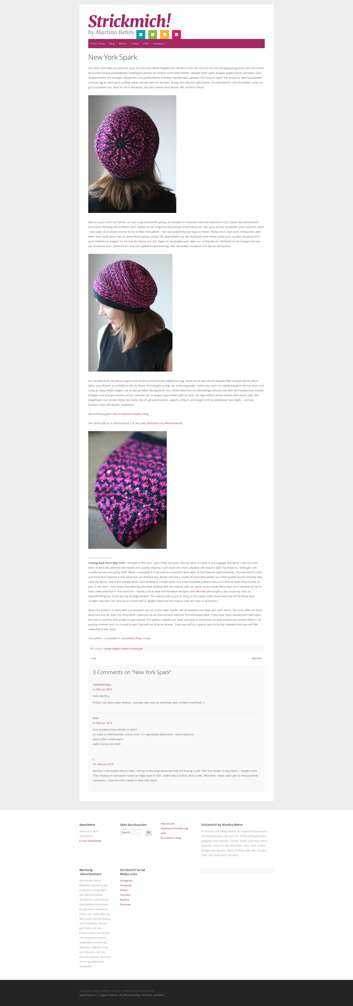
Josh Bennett (198, 591)
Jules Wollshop (149, 423)
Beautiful (257, 658)
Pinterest (125, 904)
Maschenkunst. (174, 423)
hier (167, 385)
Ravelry (124, 899)
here (206, 615)
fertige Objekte (112, 648)
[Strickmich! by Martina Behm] (176, 26)
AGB (145, 43)
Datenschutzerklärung (174, 828)
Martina (123, 43)
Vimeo (124, 890)
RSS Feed (147, 995)
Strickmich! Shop (171, 838)
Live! (93, 658)
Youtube (125, 895)
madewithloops (102, 684)
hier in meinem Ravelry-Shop (131, 414)
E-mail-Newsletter (90, 841)
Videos (135, 43)
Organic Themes (108, 995)
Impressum (159, 43)
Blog (111, 43)
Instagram (126, 880)
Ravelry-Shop (134, 638)
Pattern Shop (97, 43)
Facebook (125, 885)
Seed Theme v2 (87, 995)
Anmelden (159, 995)
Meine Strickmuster (132, 648)
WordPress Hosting (129, 995)
